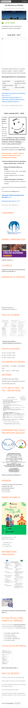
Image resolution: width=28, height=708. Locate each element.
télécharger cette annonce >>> (11, 201)
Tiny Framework (9, 703)
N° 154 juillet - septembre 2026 (11, 633)
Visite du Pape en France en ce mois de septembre (13, 681)
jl (10, 105)
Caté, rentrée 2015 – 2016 (14, 113)
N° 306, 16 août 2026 (8, 355)
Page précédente (8, 213)
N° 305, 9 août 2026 (8, 357)
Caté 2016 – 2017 (14, 35)
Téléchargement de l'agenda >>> (9, 309)
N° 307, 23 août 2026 (8, 353)
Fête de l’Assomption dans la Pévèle (10, 689)
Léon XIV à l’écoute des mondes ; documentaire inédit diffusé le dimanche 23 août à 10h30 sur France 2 (14, 695)
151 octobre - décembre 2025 (13, 638)
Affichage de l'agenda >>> (8, 307)
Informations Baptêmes (10, 379)
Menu (25, 1)
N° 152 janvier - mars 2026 (10, 636)
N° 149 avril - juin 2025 (9, 640)
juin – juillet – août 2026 (10, 370)
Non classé (20, 105)
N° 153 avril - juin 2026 (9, 635)
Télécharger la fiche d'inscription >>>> (12, 97)
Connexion (17, 703)
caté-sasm (15, 105)
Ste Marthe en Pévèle (14, 5)
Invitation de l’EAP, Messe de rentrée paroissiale (13, 677)
